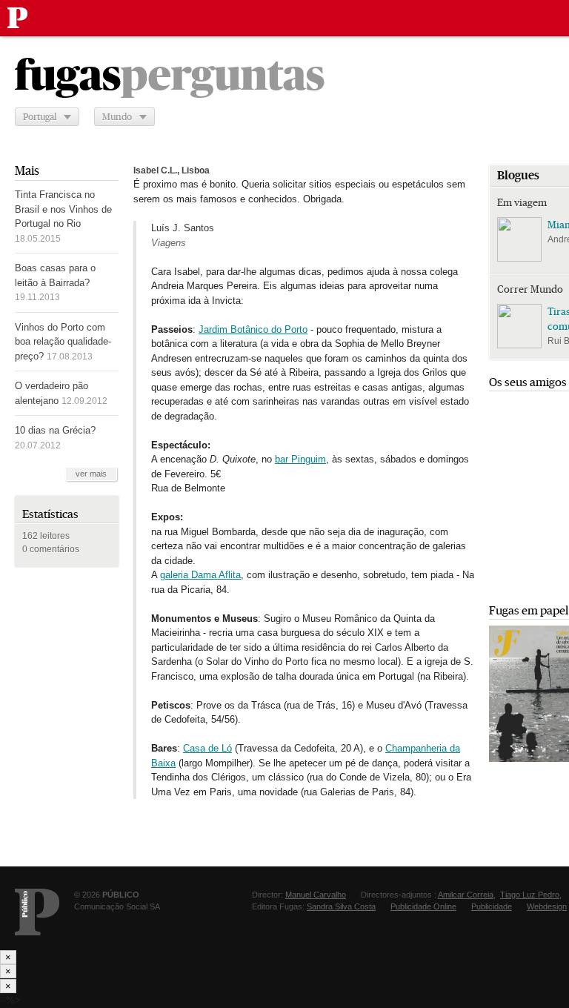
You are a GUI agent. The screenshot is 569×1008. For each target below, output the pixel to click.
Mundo (117, 116)
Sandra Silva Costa (341, 906)
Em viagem (522, 202)
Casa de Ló (207, 748)
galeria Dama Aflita (200, 574)
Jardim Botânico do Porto (253, 329)
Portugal (39, 116)
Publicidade (491, 906)
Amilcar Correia (465, 894)
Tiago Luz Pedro (529, 894)
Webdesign (547, 906)
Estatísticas (50, 514)
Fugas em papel (528, 610)
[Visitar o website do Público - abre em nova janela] (37, 912)
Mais (27, 171)
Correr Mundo (530, 289)
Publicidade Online (423, 906)
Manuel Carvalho (315, 894)
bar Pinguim (300, 459)
